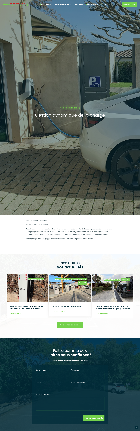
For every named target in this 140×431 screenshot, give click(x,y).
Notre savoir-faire (62, 4)
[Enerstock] (15, 4)
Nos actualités (92, 4)
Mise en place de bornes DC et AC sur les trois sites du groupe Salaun (113, 307)
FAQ (104, 4)
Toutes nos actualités (70, 325)
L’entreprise (46, 4)
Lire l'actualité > (16, 314)
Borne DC (82, 283)
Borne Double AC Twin (62, 279)
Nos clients (79, 4)
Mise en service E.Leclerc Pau (67, 306)
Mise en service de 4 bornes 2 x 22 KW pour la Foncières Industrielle (26, 307)
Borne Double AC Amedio (36, 279)
